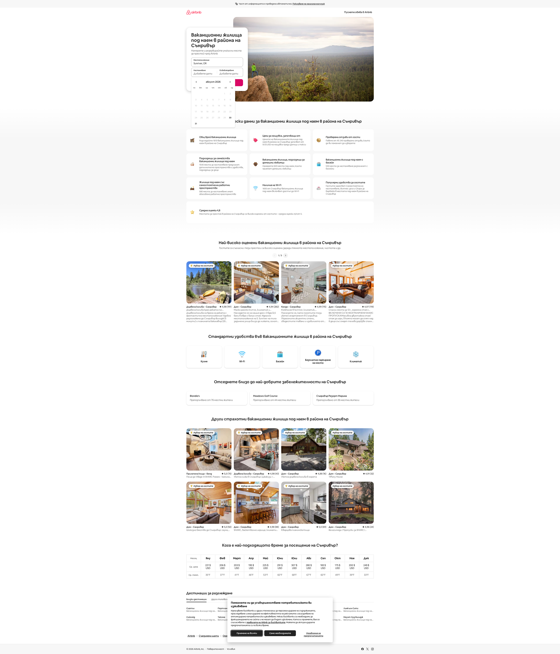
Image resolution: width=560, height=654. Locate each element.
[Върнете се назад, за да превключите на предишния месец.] (196, 82)
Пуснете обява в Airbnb (358, 12)
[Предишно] (274, 255)
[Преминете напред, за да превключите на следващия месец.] (230, 82)
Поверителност (215, 649)
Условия (231, 649)
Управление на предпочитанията (313, 634)
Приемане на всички (246, 633)
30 (230, 117)
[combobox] (217, 63)
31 (196, 123)
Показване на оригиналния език (309, 3)
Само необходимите (280, 633)
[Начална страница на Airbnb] (193, 12)
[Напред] (285, 255)
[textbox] (204, 73)
